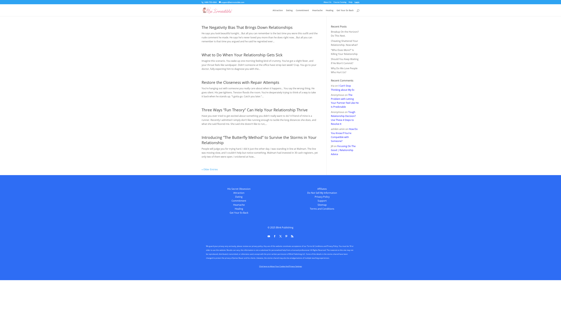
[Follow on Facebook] (274, 236)
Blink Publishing (284, 227)
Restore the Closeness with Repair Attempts (240, 82)
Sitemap (322, 204)
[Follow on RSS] (292, 236)
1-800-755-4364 (210, 2)
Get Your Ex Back (345, 10)
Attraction (278, 10)
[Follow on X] (280, 236)
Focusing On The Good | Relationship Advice (343, 150)
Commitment (302, 10)
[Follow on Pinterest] (286, 236)
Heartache (317, 10)
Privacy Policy (322, 196)
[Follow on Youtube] (268, 236)
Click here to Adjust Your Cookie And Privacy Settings (280, 266)
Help (350, 2)
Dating (289, 10)
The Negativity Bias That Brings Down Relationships (247, 27)
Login (357, 2)
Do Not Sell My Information (322, 192)
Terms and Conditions (322, 208)
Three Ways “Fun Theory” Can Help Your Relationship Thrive (255, 110)
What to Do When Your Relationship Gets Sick (242, 54)
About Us (327, 2)
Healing (329, 10)
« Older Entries (210, 169)
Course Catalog (340, 2)
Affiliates (322, 188)
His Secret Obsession (239, 188)
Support (322, 200)
